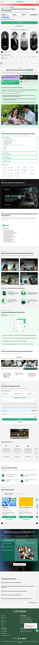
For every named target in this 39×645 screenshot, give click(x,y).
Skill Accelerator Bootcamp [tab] (19, 493)
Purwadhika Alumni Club (19, 564)
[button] (19, 137)
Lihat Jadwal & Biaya (19, 26)
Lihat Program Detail (9, 519)
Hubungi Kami (20, 22)
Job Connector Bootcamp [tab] (8, 493)
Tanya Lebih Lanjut (6, 456)
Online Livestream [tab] (19, 357)
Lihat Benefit (35, 416)
